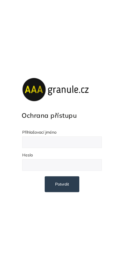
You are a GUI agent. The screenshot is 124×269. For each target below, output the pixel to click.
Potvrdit (62, 184)
